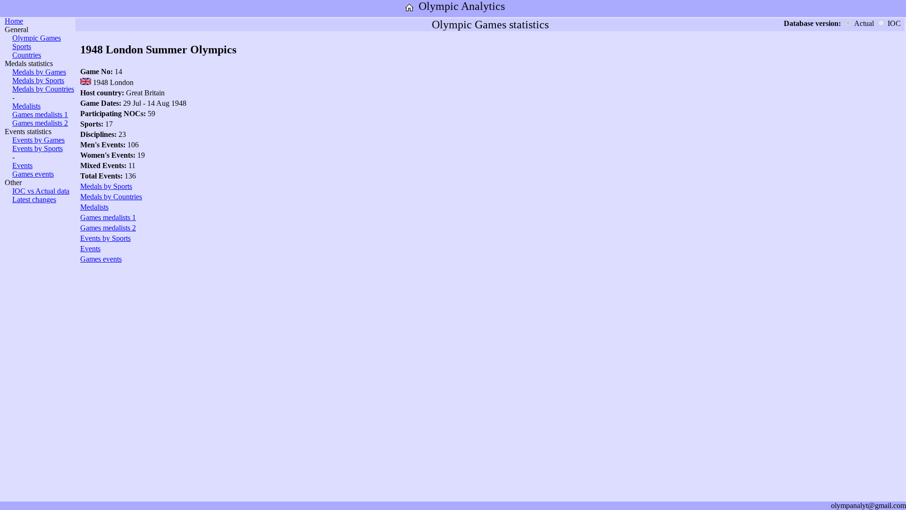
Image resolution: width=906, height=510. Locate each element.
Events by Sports (37, 148)
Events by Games (38, 140)
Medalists (26, 106)
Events (22, 166)
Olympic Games (36, 38)
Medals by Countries (43, 89)
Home (14, 21)
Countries (26, 55)
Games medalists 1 (40, 114)
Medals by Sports (38, 80)
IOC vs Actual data (40, 191)
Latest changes (34, 200)
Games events (33, 174)
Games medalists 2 (40, 123)
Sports (21, 46)
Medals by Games (39, 72)
